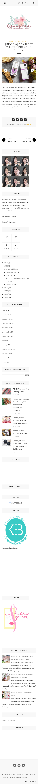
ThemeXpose (20, 774)
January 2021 (10, 284)
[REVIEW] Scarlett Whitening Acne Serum (19, 47)
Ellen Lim (28, 124)
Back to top (30, 781)
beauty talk (6, 315)
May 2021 (9, 275)
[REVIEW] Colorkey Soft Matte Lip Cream (21, 390)
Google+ (15, 240)
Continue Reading (18, 113)
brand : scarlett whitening (19, 41)
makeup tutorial (7, 349)
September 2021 (11, 272)
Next (32, 70)
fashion (4, 340)
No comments (11, 124)
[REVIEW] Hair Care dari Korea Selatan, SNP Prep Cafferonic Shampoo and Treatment (21, 404)
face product (6, 336)
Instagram (6, 240)
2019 (6, 291)
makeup (4, 345)
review (4, 362)
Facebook (6, 248)
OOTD (4, 310)
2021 (6, 266)
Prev (5, 70)
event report (6, 328)
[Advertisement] (19, 572)
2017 (6, 297)
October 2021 (11, 269)
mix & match (6, 353)
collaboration (6, 323)
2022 (6, 263)
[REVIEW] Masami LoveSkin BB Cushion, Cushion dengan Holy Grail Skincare (20, 445)
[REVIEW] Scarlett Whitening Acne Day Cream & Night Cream (20, 420)
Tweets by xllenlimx (8, 720)
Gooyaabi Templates (9, 778)
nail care (4, 358)
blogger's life (6, 319)
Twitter (16, 248)
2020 (6, 288)
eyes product (6, 332)
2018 (6, 294)
